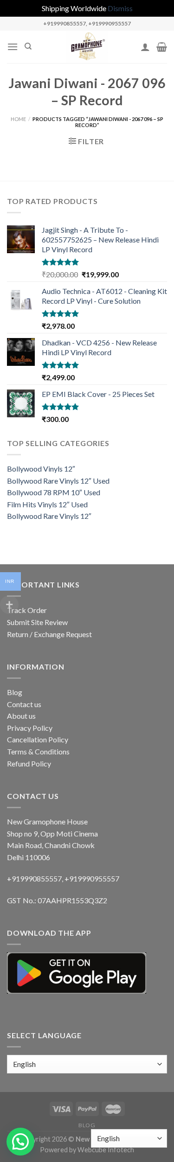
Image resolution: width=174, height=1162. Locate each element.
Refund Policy (29, 763)
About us (21, 715)
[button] (20, 1142)
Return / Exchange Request (49, 634)
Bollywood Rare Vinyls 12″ (49, 515)
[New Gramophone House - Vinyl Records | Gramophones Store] (87, 47)
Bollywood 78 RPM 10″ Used (53, 492)
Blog (14, 692)
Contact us (24, 704)
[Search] (28, 46)
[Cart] (161, 47)
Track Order (27, 610)
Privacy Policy (29, 727)
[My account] (145, 47)
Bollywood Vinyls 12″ (41, 468)
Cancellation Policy (37, 739)
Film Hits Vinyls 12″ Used (47, 504)
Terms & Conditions (38, 751)
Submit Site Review (37, 622)
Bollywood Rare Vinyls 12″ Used (58, 480)
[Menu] (12, 46)
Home (18, 119)
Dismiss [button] (120, 8)
